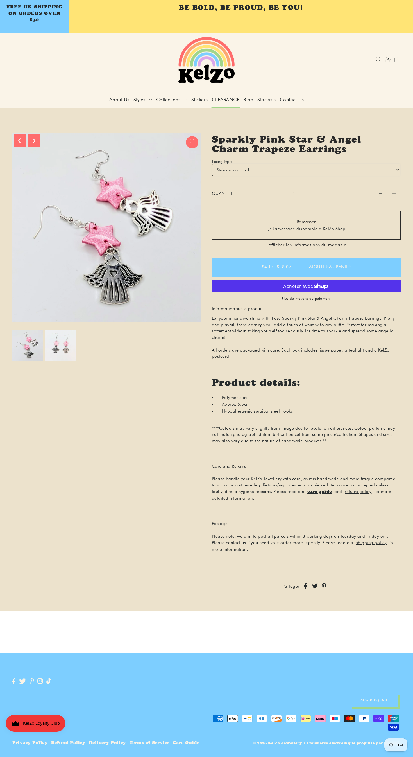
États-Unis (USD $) (374, 700)
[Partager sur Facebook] (305, 586)
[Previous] (20, 140)
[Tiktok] (48, 681)
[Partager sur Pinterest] (324, 586)
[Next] (34, 140)
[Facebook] (13, 681)
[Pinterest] (32, 681)
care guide (319, 492)
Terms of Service (149, 743)
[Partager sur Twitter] (315, 586)
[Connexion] (378, 60)
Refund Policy (68, 743)
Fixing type (222, 161)
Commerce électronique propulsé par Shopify (354, 743)
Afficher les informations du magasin (307, 245)
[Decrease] (380, 193)
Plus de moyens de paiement (306, 298)
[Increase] (394, 193)
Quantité (222, 193)
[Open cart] (396, 60)
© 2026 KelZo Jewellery (277, 743)
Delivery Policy (107, 743)
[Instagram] (40, 681)
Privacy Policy (29, 743)
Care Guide (186, 743)
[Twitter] (22, 681)
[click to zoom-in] (192, 142)
